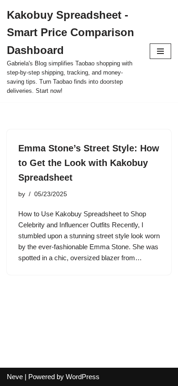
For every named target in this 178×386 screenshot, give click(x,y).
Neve (15, 377)
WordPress (82, 377)
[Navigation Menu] (160, 51)
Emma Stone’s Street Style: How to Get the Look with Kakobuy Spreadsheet (88, 162)
